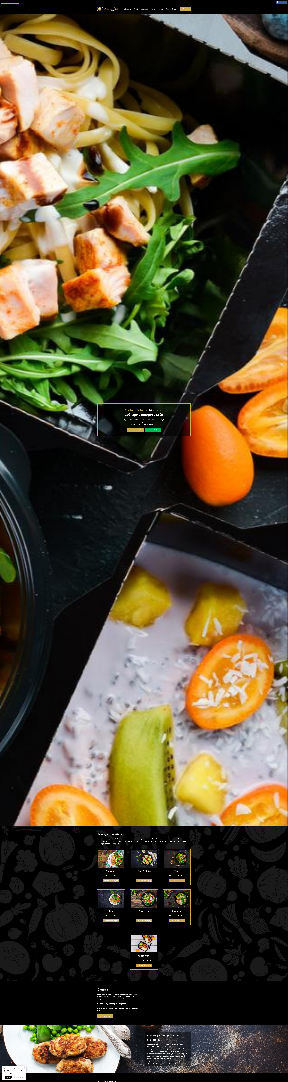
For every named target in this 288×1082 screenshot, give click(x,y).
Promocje (160, 9)
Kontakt (174, 9)
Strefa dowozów (145, 9)
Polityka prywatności (18, 1077)
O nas (167, 9)
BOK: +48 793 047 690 (10, 2)
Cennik (136, 9)
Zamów (185, 9)
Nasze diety (127, 9)
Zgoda (8, 1077)
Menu (153, 9)
